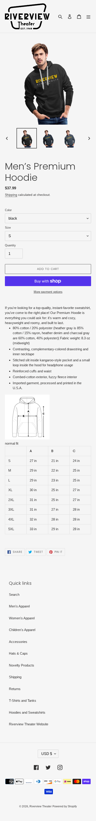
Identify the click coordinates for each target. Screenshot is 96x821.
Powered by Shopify (64, 806)
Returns (15, 689)
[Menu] (88, 16)
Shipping (11, 194)
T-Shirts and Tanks (22, 700)
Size (8, 227)
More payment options (48, 292)
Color (8, 210)
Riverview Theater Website (28, 724)
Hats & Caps (18, 653)
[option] (27, 138)
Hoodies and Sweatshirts (27, 712)
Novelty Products (21, 665)
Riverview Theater (40, 806)
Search (14, 594)
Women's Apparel (22, 618)
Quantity (10, 245)
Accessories (18, 642)
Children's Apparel (22, 630)
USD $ (46, 754)
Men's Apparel (19, 606)
